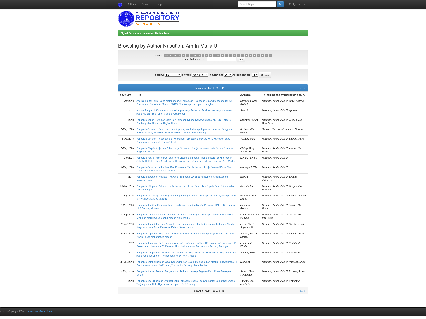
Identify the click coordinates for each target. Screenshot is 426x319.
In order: (186, 74)
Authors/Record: (241, 74)
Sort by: (159, 74)
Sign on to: (297, 4)
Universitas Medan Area (39, 311)
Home (133, 4)
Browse (146, 4)
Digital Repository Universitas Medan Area (145, 33)
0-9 (166, 55)
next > (302, 88)
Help (159, 4)
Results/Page (216, 74)
